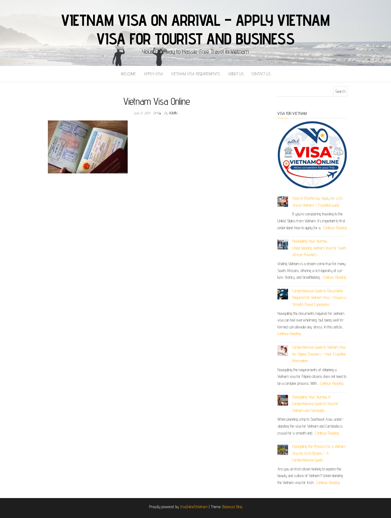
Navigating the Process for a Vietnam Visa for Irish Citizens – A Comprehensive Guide (319, 453)
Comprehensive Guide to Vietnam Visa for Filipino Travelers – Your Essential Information (319, 354)
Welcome (128, 73)
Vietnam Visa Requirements (195, 73)
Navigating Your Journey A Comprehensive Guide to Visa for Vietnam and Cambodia (315, 403)
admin (173, 113)
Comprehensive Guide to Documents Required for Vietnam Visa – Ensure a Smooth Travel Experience (319, 297)
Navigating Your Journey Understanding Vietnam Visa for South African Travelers (319, 248)
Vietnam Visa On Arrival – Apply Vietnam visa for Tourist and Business (195, 29)
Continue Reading (335, 227)
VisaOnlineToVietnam (194, 506)
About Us (236, 73)
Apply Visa (153, 73)
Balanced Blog (232, 506)
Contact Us (261, 73)
